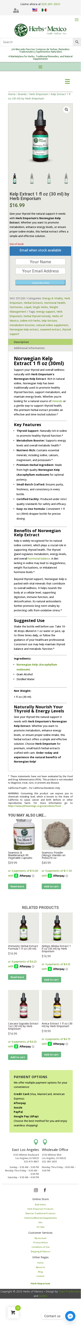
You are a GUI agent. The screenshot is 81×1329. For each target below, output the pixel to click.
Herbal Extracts (33, 303)
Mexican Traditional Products (40, 1213)
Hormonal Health (54, 303)
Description (21, 342)
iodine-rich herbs (30, 320)
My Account (40, 1238)
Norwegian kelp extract (24, 329)
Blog (40, 1271)
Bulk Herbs (40, 1204)
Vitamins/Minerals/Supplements (40, 1217)
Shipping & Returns (40, 1251)
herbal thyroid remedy (37, 316)
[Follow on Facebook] (45, 1190)
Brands (22, 94)
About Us (40, 1267)
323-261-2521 (51, 4)
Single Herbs (40, 307)
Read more (17, 886)
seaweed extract (50, 329)
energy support (45, 311)
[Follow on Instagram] (36, 1190)
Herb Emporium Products (40, 1208)
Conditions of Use (40, 1247)
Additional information (29, 348)
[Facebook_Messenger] (70, 1316)
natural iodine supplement (52, 325)
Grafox (43, 1296)
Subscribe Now (40, 282)
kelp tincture (49, 320)
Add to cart (51, 886)
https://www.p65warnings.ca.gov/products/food (34, 806)
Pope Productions (70, 1291)
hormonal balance (39, 558)
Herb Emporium (38, 94)
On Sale (40, 1226)
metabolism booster (22, 325)
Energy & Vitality (52, 298)
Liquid (27, 307)
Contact (40, 1276)
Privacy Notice (40, 1242)
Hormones (16, 307)
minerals (57, 401)
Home (12, 94)
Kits (40, 1222)
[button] (66, 109)
